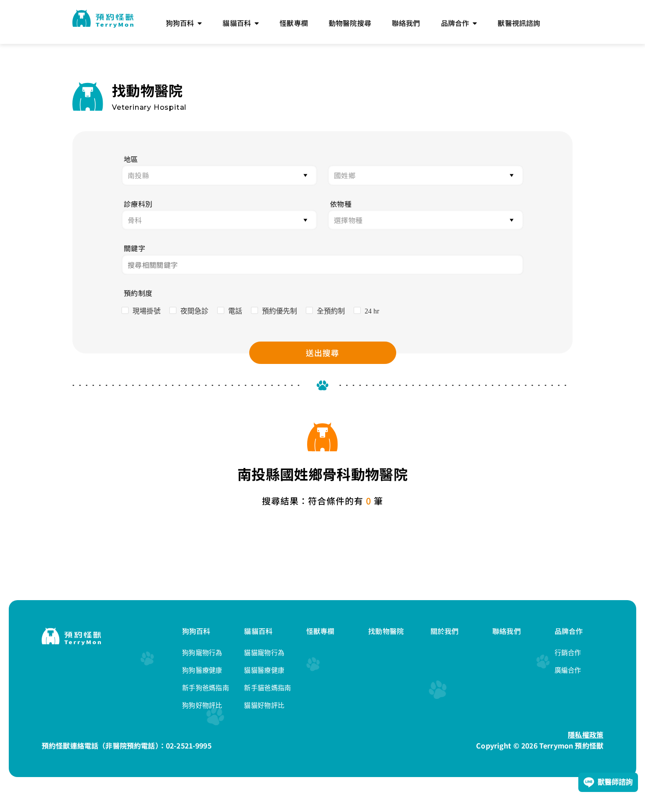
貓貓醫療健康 (264, 670)
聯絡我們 (506, 631)
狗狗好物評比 (202, 705)
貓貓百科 (258, 631)
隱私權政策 (585, 734)
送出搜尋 (322, 352)
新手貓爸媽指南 (267, 688)
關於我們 (444, 631)
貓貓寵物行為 (264, 652)
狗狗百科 (196, 631)
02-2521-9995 (188, 745)
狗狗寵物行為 (202, 652)
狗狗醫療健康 (202, 670)
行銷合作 (568, 652)
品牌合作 (569, 631)
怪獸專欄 (320, 631)
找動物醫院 (386, 631)
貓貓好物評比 (264, 705)
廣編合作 (568, 670)
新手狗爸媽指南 (205, 688)
